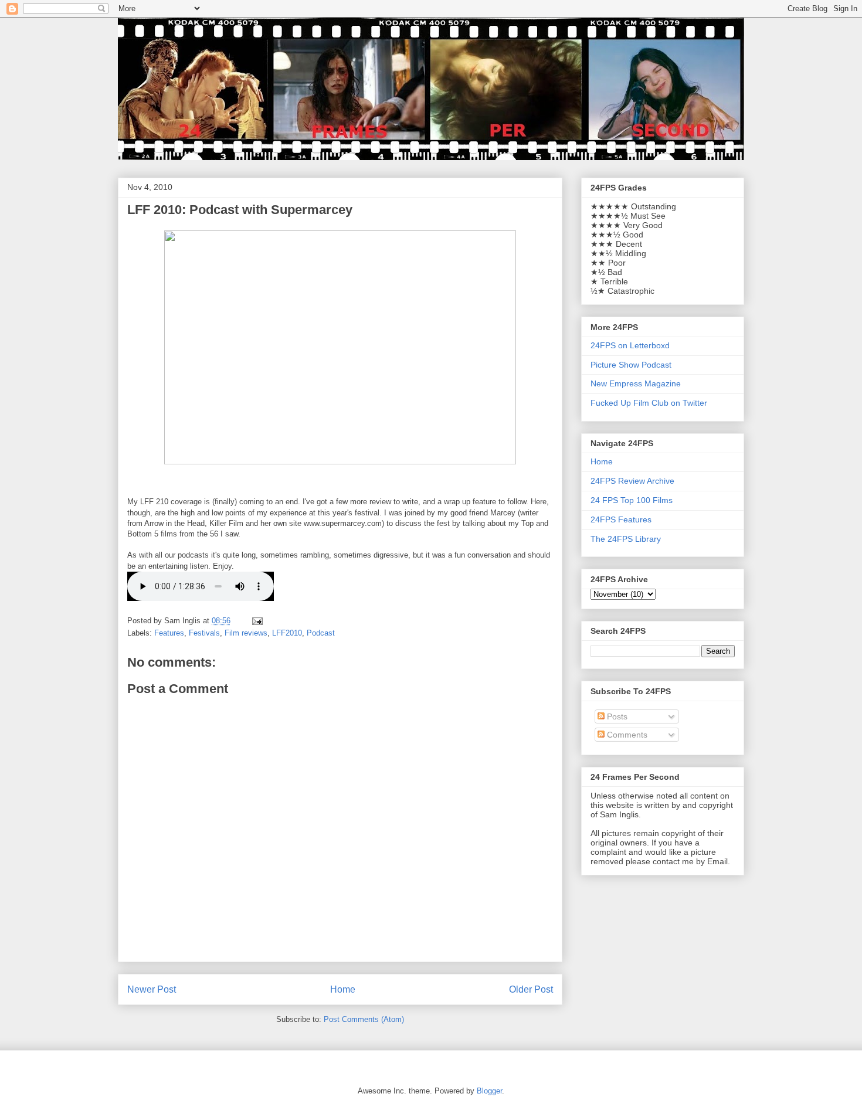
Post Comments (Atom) (364, 1019)
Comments (626, 734)
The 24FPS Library (625, 539)
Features (169, 633)
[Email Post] (256, 620)
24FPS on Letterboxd (630, 345)
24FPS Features (620, 519)
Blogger (489, 1090)
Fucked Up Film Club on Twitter (648, 402)
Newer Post (151, 989)
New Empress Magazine (635, 383)
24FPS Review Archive (632, 480)
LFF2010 (287, 633)
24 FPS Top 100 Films (631, 500)
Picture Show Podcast (630, 364)
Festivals (204, 633)
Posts (616, 716)
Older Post (531, 989)
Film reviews (246, 633)
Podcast (321, 633)
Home (342, 989)
